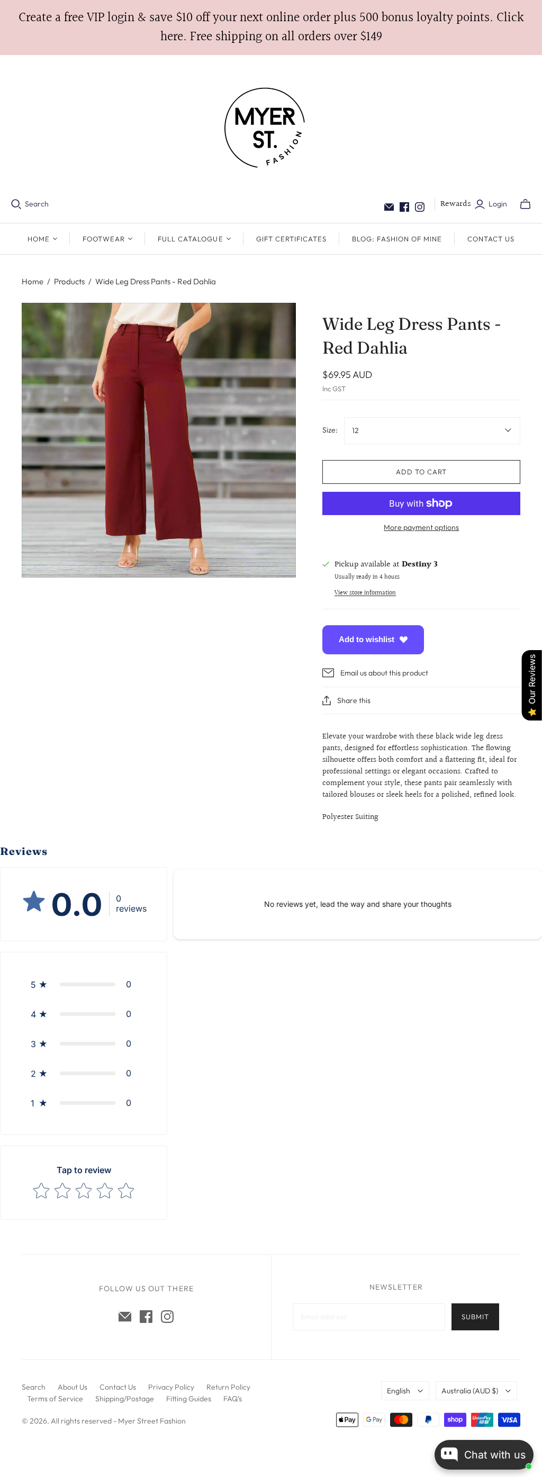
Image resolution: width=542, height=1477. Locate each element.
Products (69, 281)
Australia (469, 1390)
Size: (330, 430)
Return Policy (228, 1387)
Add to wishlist (366, 639)
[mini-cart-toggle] (525, 204)
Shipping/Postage (124, 1398)
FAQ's (232, 1398)
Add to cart (421, 471)
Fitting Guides (188, 1398)
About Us (72, 1387)
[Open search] (16, 204)
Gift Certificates (291, 239)
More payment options (421, 527)
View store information (365, 593)
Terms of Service (55, 1398)
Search (37, 204)
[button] (84, 984)
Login (498, 204)
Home (32, 281)
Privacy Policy (171, 1387)
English (398, 1390)
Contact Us (490, 239)
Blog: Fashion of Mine (397, 239)
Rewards (455, 204)
